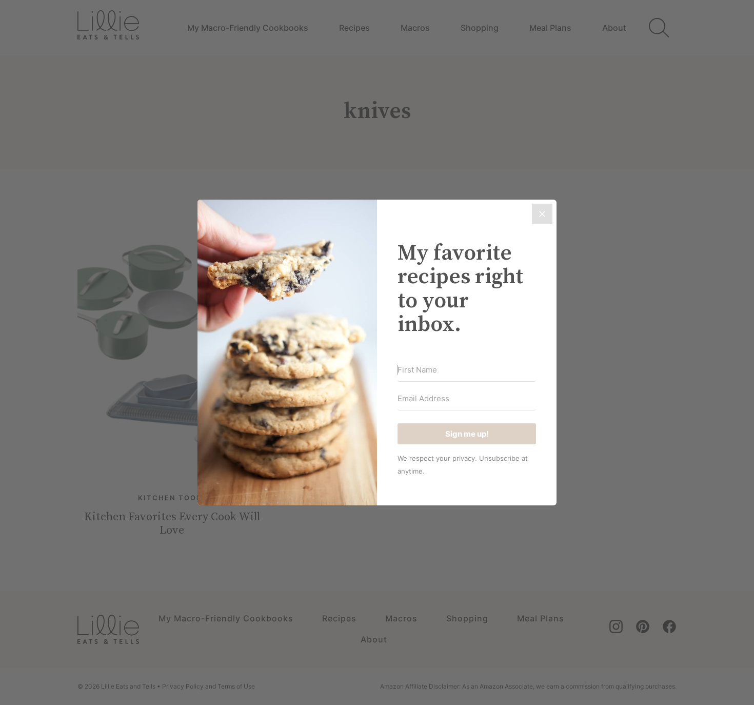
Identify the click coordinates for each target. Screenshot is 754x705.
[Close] (542, 214)
